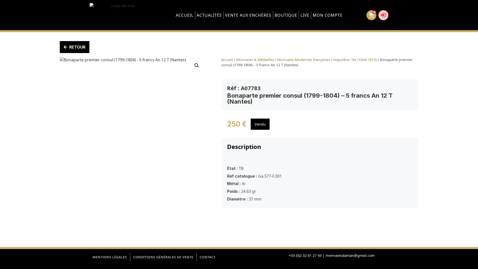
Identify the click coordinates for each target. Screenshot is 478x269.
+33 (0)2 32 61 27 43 (305, 255)
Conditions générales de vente (163, 257)
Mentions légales (110, 257)
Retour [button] (77, 47)
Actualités (209, 15)
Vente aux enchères (248, 15)
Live (304, 15)
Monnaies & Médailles (255, 59)
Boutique (286, 15)
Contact (208, 257)
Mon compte (328, 15)
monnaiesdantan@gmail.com (350, 255)
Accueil (184, 15)
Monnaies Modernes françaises (303, 59)
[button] (196, 65)
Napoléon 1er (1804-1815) (355, 59)
